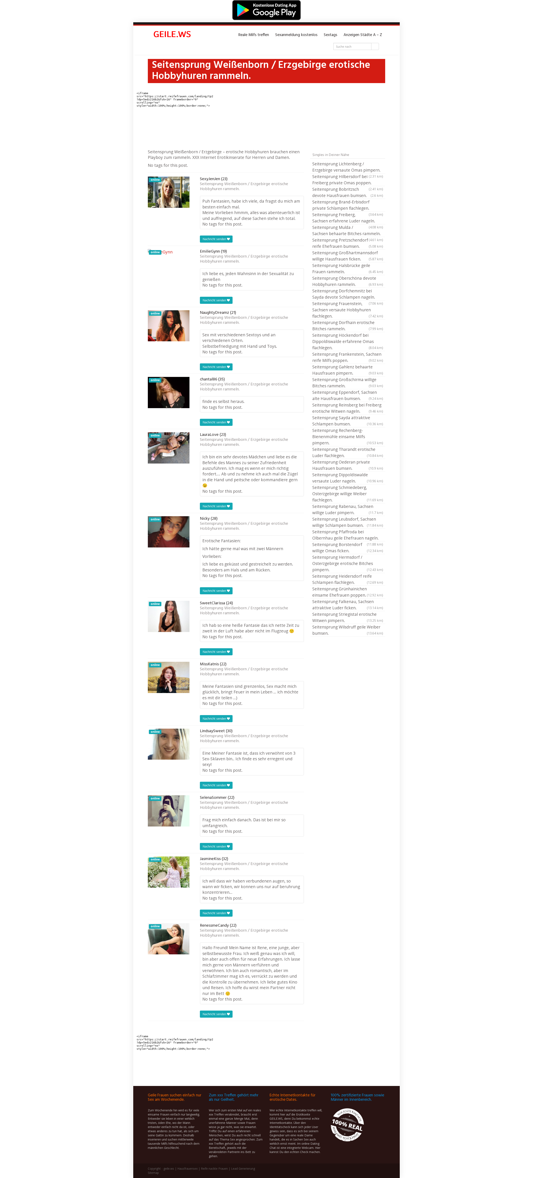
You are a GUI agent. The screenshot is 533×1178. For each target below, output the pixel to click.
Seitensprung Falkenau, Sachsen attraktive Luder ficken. (347, 605)
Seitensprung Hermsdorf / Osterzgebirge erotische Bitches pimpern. (347, 563)
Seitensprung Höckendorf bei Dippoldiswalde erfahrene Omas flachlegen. (347, 341)
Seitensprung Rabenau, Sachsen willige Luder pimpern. (347, 509)
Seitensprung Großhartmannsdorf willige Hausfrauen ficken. (347, 256)
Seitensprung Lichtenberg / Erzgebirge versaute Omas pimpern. (347, 167)
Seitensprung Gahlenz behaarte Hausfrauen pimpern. (347, 370)
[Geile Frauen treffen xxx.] (173, 35)
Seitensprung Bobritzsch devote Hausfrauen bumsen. (347, 192)
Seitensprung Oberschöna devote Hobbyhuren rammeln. (347, 281)
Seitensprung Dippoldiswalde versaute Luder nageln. (347, 478)
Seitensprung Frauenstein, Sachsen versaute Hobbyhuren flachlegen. (347, 310)
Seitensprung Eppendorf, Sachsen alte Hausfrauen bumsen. (347, 395)
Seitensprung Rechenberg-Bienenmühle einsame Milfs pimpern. (347, 437)
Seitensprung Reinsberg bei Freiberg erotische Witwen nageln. (347, 408)
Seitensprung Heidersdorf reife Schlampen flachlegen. (347, 579)
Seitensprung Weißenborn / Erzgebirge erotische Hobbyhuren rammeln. (244, 187)
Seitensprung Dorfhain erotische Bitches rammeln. (347, 326)
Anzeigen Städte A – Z (363, 35)
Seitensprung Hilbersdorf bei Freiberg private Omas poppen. (347, 180)
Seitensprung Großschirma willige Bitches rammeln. (347, 383)
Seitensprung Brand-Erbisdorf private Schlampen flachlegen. (347, 205)
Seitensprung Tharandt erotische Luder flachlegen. (347, 452)
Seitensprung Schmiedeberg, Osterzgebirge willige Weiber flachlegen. (347, 494)
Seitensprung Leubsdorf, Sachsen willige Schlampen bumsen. (347, 522)
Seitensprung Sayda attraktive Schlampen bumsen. (347, 421)
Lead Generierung (243, 1169)
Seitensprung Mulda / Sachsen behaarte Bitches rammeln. (347, 230)
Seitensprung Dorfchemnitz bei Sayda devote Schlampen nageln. (347, 294)
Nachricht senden (215, 239)
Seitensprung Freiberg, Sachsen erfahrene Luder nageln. (347, 218)
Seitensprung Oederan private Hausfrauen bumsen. (347, 465)
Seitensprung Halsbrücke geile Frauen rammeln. (347, 268)
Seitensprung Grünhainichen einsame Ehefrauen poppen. (347, 592)
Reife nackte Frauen (214, 1169)
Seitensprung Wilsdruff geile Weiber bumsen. (347, 630)
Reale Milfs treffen (253, 35)
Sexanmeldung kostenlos (296, 35)
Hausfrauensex (187, 1169)
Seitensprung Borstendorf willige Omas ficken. (347, 547)
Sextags (330, 35)
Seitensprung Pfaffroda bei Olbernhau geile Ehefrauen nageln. (347, 535)
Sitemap (153, 1173)
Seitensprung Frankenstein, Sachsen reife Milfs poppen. (347, 357)
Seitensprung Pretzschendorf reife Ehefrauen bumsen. (347, 243)
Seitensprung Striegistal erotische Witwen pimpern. (347, 617)
